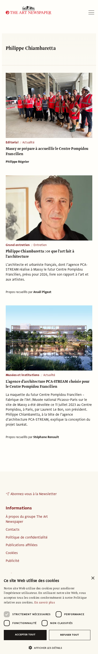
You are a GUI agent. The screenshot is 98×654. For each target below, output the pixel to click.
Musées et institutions (22, 375)
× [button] (92, 578)
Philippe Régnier (17, 162)
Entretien (40, 245)
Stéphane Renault (46, 437)
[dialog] (49, 613)
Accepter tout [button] (25, 634)
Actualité (28, 142)
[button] (47, 647)
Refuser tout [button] (69, 635)
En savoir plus (44, 602)
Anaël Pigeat (42, 292)
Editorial (12, 142)
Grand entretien (18, 245)
